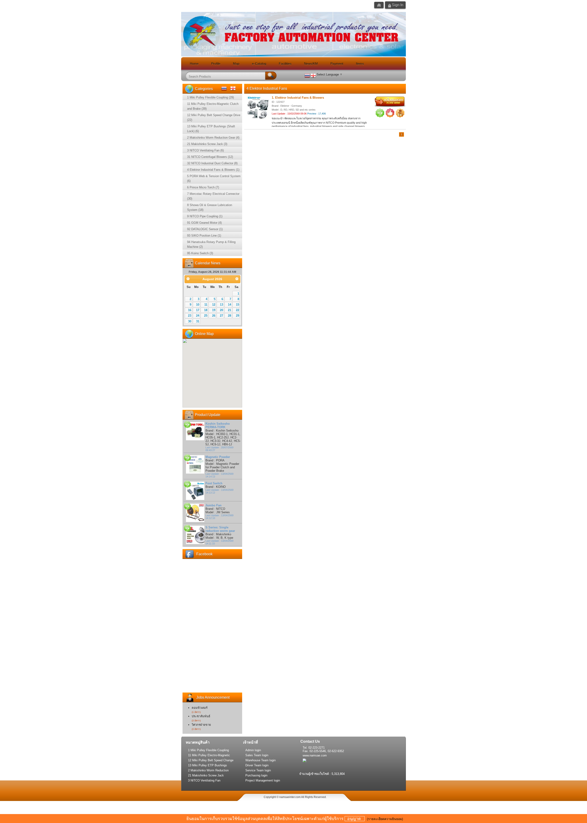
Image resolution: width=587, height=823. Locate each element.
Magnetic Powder (217, 457)
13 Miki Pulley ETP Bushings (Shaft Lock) (207, 766)
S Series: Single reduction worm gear (220, 529)
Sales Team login (256, 755)
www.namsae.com (315, 755)
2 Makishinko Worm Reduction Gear (208, 771)
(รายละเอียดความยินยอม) (385, 819)
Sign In (397, 5)
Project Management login (262, 780)
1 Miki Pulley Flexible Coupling (208, 750)
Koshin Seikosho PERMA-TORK (217, 425)
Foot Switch (213, 483)
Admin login (253, 750)
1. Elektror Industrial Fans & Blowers (298, 97)
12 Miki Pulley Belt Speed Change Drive (210, 761)
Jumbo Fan (213, 505)
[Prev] (188, 278)
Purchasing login (256, 775)
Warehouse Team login (260, 760)
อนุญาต (354, 818)
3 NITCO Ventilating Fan (204, 780)
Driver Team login (257, 765)
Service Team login (258, 770)
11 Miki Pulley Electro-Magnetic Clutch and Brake (209, 755)
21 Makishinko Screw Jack (206, 775)
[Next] (237, 278)
